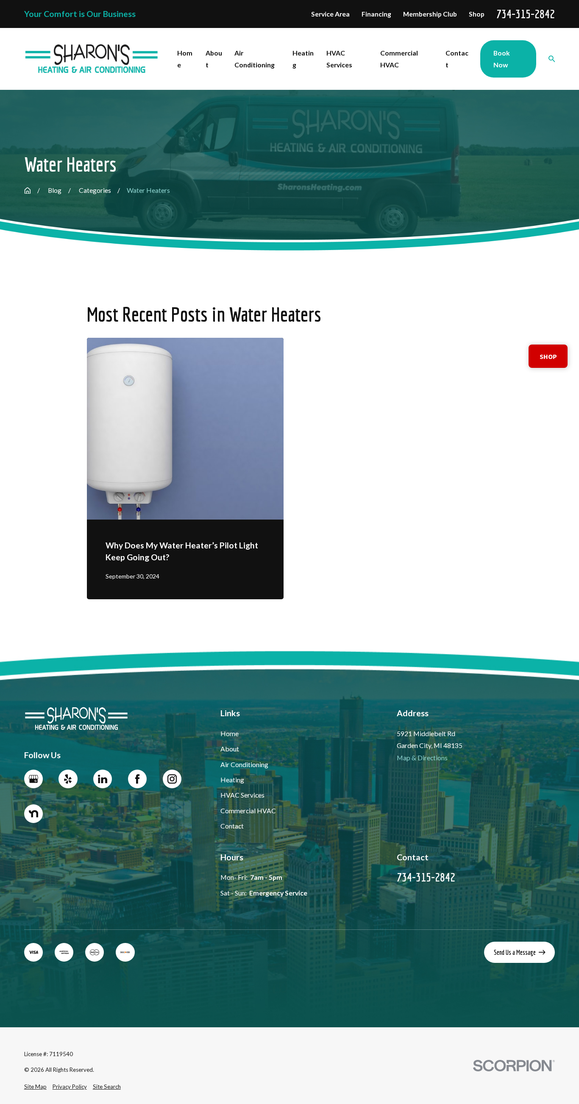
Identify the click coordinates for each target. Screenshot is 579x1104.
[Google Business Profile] (33, 779)
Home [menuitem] (184, 59)
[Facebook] (137, 779)
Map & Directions (422, 758)
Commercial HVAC (248, 810)
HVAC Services (242, 795)
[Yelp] (67, 779)
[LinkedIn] (102, 779)
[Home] (91, 59)
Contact (232, 826)
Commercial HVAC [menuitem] (399, 59)
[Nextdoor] (33, 813)
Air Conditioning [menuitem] (254, 59)
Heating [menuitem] (303, 59)
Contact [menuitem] (456, 59)
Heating (232, 780)
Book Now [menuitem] (501, 59)
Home (229, 733)
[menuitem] (35, 1087)
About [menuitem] (214, 59)
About (229, 749)
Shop (476, 14)
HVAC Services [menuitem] (339, 59)
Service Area (330, 14)
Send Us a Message (515, 952)
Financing (376, 14)
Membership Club (430, 14)
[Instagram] (172, 779)
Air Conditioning (244, 764)
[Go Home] (27, 190)
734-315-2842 (525, 14)
